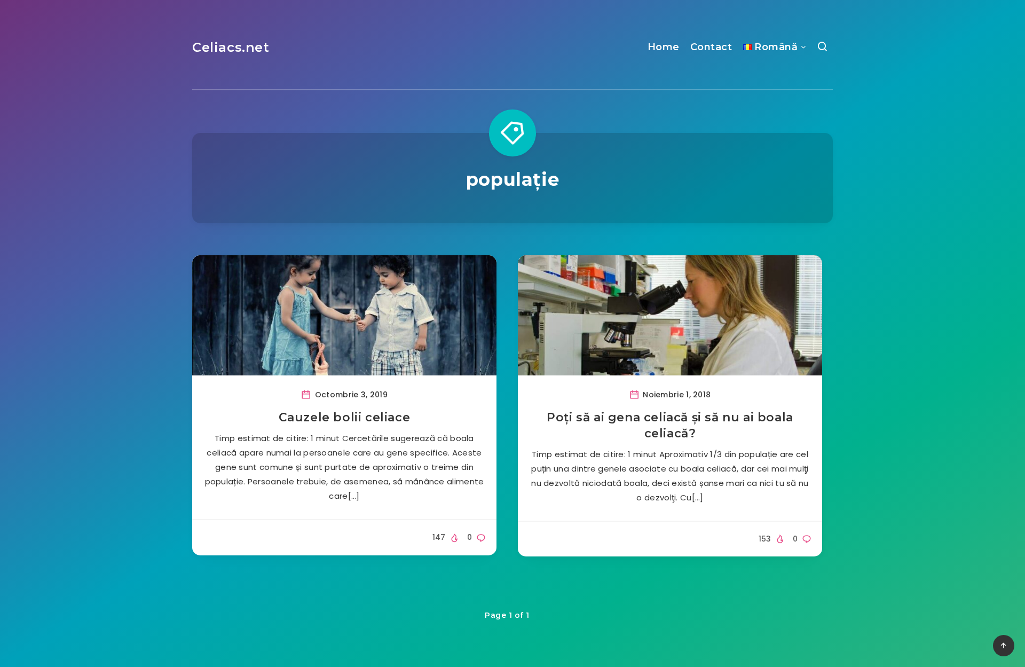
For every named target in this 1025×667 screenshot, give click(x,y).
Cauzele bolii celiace (345, 417)
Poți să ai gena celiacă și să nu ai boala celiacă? (670, 425)
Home (664, 47)
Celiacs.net (231, 47)
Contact (711, 47)
